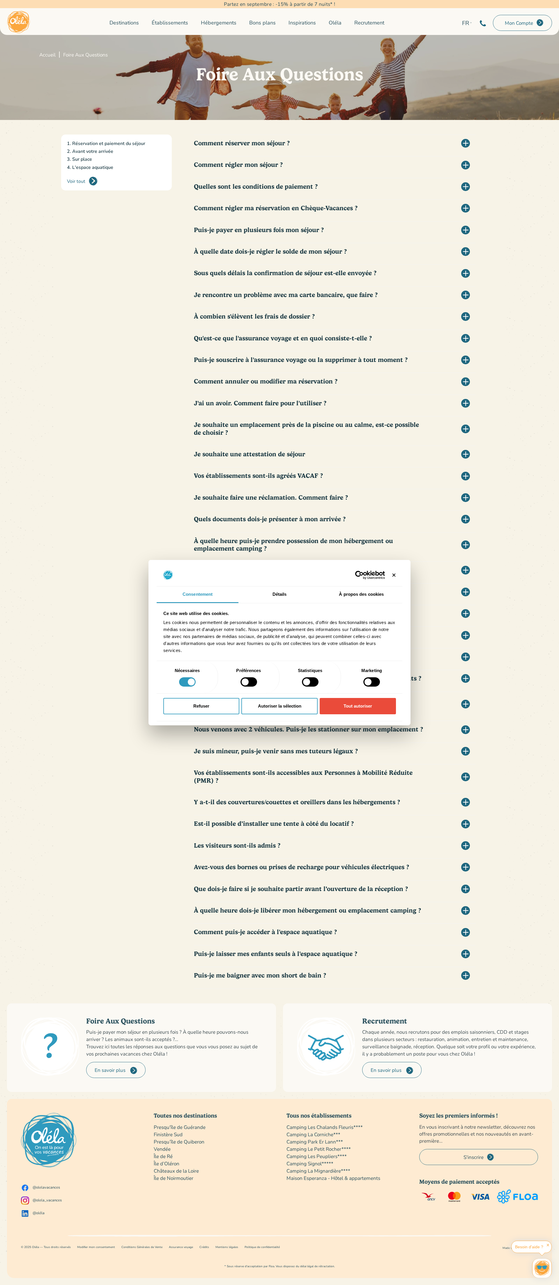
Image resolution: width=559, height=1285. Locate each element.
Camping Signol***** (309, 1163)
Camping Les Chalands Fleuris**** (324, 1127)
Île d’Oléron (166, 1163)
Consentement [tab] (198, 594)
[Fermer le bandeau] (394, 575)
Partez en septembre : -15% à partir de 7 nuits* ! (279, 4)
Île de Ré (163, 1156)
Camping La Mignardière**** (318, 1170)
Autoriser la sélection (279, 706)
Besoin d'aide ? (529, 1247)
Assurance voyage (181, 1247)
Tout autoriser (358, 706)
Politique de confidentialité (262, 1247)
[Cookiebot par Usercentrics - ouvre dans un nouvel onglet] (359, 575)
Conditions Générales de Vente (141, 1247)
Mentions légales (226, 1247)
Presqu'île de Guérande (180, 1127)
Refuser (201, 706)
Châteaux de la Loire (176, 1170)
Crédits (204, 1247)
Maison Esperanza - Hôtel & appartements (333, 1178)
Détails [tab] (280, 594)
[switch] (248, 682)
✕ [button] (548, 1245)
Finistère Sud (168, 1134)
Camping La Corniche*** (313, 1134)
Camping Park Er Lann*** (314, 1141)
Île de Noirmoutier (173, 1178)
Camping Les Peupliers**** (316, 1156)
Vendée (162, 1149)
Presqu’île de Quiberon (179, 1141)
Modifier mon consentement (96, 1247)
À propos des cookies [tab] (361, 594)
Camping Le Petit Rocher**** (318, 1149)
